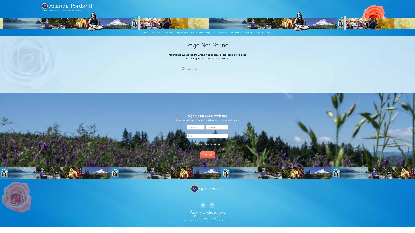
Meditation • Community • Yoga (65, 10)
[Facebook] (203, 205)
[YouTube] (212, 205)
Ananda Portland (70, 5)
